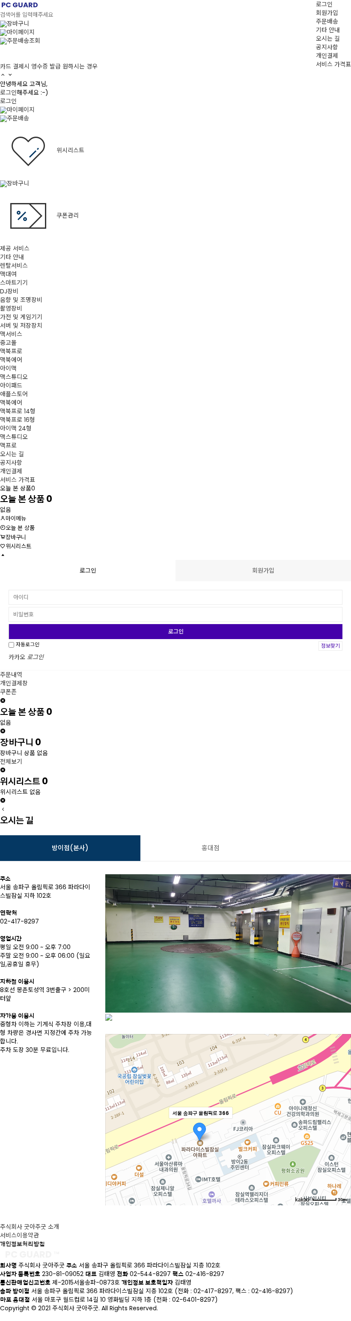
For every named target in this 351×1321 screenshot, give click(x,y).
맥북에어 (11, 360)
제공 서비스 (15, 248)
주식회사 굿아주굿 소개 (29, 1226)
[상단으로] (3, 555)
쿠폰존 (8, 691)
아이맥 (8, 368)
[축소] (340, 1118)
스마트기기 (14, 282)
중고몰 (8, 342)
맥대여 (8, 274)
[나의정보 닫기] (3, 701)
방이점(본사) (70, 847)
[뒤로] (3, 809)
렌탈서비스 (14, 265)
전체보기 (11, 761)
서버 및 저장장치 (21, 325)
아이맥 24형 (16, 428)
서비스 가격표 (333, 64)
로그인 (324, 4)
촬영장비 (11, 308)
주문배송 (327, 21)
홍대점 (211, 847)
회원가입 (327, 13)
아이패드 (11, 385)
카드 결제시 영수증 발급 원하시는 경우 (49, 66)
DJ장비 (9, 291)
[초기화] (340, 1134)
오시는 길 (328, 38)
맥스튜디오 (14, 377)
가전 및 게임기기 (21, 317)
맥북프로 (11, 351)
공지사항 (327, 47)
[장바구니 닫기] (3, 770)
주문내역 (11, 674)
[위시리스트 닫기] (3, 801)
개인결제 (327, 55)
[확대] (340, 1104)
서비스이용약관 (19, 1235)
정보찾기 (330, 645)
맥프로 (8, 445)
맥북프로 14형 (18, 411)
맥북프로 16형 (17, 419)
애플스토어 (14, 394)
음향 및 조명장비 (21, 300)
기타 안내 (328, 30)
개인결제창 (14, 683)
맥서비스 (11, 334)
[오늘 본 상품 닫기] (3, 731)
